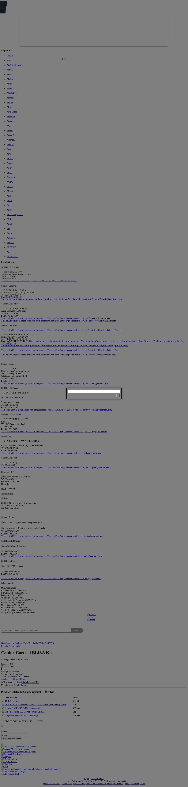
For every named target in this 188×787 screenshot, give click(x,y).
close (118, 395)
